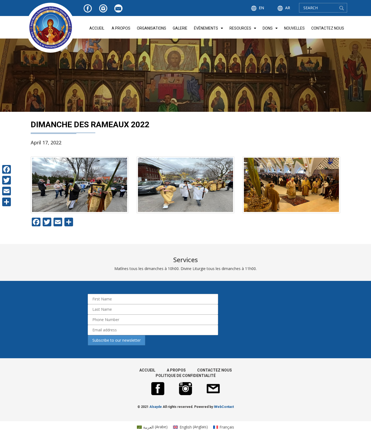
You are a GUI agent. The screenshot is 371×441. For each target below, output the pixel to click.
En (261, 7)
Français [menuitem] (226, 427)
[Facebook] (6, 169)
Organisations (151, 28)
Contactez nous (327, 28)
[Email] (6, 191)
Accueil (96, 28)
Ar (287, 7)
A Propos (121, 28)
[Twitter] (6, 180)
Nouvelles (294, 28)
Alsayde (155, 407)
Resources (240, 28)
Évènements (206, 28)
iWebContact (224, 407)
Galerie (180, 28)
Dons (268, 28)
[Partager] (6, 201)
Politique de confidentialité (186, 375)
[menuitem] (152, 426)
